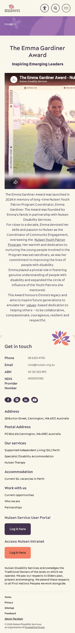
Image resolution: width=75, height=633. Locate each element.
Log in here (18, 529)
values (31, 305)
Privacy (9, 602)
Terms (8, 597)
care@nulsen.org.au (41, 365)
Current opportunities (19, 495)
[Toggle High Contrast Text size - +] (44, 8)
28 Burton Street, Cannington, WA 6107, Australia (37, 419)
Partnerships (13, 508)
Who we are (12, 501)
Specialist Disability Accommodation (29, 456)
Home (8, 24)
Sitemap (9, 608)
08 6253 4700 (36, 358)
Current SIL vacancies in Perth (24, 479)
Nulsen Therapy (15, 463)
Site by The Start (14, 619)
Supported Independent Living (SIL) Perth (32, 450)
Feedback (10, 613)
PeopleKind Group (35, 627)
